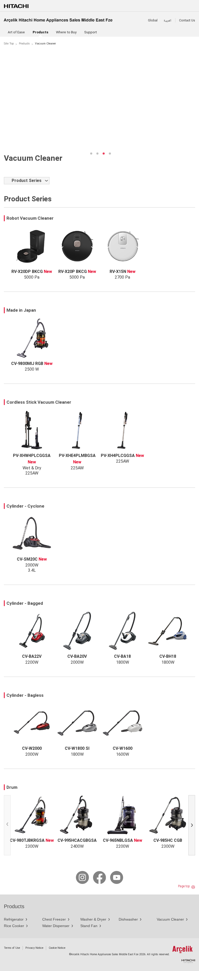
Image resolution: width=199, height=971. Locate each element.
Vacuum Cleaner (170, 919)
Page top (184, 886)
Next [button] (193, 826)
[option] (99, 100)
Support (90, 32)
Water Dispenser (55, 926)
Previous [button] (8, 826)
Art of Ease (16, 32)
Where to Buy (66, 32)
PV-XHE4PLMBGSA (77, 455)
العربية (167, 20)
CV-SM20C (27, 559)
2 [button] (97, 153)
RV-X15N (118, 271)
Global (153, 20)
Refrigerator (14, 919)
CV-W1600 (122, 748)
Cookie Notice (57, 948)
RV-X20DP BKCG (27, 271)
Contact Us (187, 20)
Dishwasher (128, 919)
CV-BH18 (167, 656)
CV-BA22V (31, 656)
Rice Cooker (14, 926)
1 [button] (91, 153)
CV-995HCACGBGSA (77, 840)
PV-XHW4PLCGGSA (32, 455)
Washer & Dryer (93, 919)
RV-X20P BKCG (72, 271)
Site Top (9, 43)
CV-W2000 (32, 748)
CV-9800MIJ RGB (27, 363)
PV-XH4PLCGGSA (118, 455)
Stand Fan (88, 926)
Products (24, 43)
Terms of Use (12, 948)
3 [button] (104, 153)
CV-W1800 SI (77, 748)
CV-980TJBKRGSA (27, 840)
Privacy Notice (34, 948)
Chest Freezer (54, 919)
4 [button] (110, 153)
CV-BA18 (122, 656)
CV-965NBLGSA (118, 840)
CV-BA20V (77, 656)
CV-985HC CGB (167, 840)
